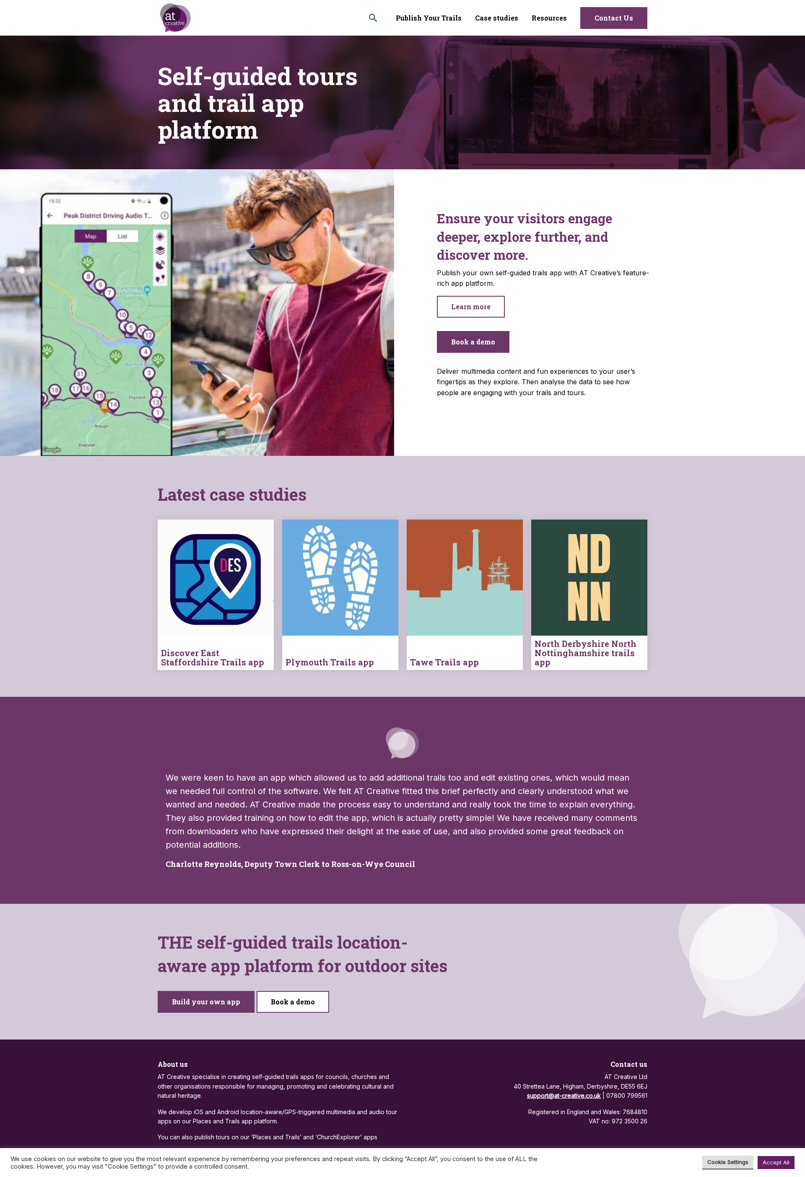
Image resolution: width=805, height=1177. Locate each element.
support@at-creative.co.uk (564, 1095)
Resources (549, 17)
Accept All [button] (776, 1162)
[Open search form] (373, 18)
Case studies (496, 17)
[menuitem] (428, 18)
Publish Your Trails (429, 17)
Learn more (471, 306)
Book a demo (473, 341)
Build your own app (206, 1001)
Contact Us (614, 17)
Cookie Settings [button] (727, 1162)
